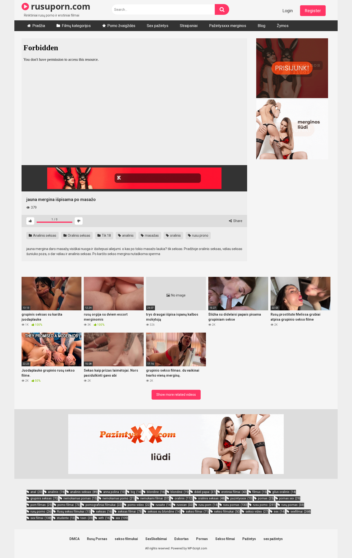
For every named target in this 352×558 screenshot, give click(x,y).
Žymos (283, 25)
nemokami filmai (154, 498)
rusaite (163, 505)
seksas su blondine (164, 511)
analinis (127, 235)
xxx (122, 518)
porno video (139, 505)
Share (237, 221)
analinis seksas (84, 492)
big (136, 492)
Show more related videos (176, 394)
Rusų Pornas (97, 539)
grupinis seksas (44, 498)
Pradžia (38, 25)
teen (86, 518)
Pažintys (249, 539)
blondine (156, 492)
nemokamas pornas (80, 498)
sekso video (256, 511)
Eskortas (181, 539)
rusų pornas (292, 505)
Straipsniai (189, 25)
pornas (266, 498)
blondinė (179, 492)
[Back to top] (335, 543)
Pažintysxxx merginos (227, 25)
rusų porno (41, 511)
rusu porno (264, 505)
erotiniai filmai (234, 492)
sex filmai (40, 518)
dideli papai (205, 492)
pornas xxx (289, 498)
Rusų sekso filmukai (74, 511)
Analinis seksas (44, 235)
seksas (104, 511)
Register (313, 10)
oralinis (175, 235)
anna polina (114, 492)
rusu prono (199, 235)
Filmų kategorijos (76, 25)
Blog (261, 25)
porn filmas (41, 505)
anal (36, 492)
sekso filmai (197, 511)
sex (279, 511)
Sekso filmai (225, 539)
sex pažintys (273, 539)
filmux (259, 492)
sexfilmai (300, 511)
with (104, 518)
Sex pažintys (157, 25)
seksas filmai (130, 511)
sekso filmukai (227, 511)
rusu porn (208, 505)
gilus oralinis (284, 492)
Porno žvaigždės (121, 25)
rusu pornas (235, 505)
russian (185, 505)
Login (288, 10)
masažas (151, 235)
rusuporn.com (59, 6)
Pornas (202, 539)
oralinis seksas (211, 498)
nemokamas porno (118, 498)
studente (66, 518)
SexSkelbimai (156, 539)
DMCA (74, 539)
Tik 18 (106, 235)
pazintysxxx (241, 498)
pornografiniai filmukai (103, 505)
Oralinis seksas (78, 235)
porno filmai (68, 505)
